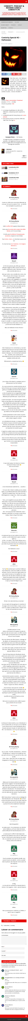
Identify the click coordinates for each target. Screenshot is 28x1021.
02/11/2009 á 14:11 (14, 626)
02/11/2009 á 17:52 (14, 748)
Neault (14, 261)
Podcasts (13, 25)
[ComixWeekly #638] (4, 180)
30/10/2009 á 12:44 (14, 262)
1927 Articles (19, 137)
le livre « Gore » (9, 239)
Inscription (3, 27)
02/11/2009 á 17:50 (14, 597)
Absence (10, 987)
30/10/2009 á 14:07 (14, 344)
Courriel (3, 951)
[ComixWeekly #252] (4, 168)
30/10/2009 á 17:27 (14, 532)
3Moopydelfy (14, 624)
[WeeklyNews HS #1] (4, 173)
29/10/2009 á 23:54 (14, 223)
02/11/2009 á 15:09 (14, 719)
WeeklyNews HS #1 (14, 173)
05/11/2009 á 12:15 (14, 904)
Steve (11, 43)
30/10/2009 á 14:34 (14, 378)
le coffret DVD (9, 226)
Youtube (17, 22)
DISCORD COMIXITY (5, 25)
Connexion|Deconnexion (7, 22)
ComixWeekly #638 (14, 177)
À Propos (11, 27)
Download (19, 100)
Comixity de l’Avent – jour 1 (16, 970)
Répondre (14, 208)
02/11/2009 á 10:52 (14, 565)
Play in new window (11, 100)
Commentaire (4, 935)
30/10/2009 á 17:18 (14, 483)
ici (14, 120)
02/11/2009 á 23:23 (14, 779)
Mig (14, 853)
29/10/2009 (5, 43)
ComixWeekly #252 (14, 167)
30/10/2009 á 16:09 (14, 460)
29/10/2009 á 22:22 (14, 199)
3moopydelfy (14, 777)
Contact (20, 25)
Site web (3, 955)
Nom (2, 946)
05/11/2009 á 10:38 (14, 880)
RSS (13, 103)
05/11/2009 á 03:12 (14, 855)
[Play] (3, 98)
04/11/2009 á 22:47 (14, 821)
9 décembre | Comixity (9, 925)
